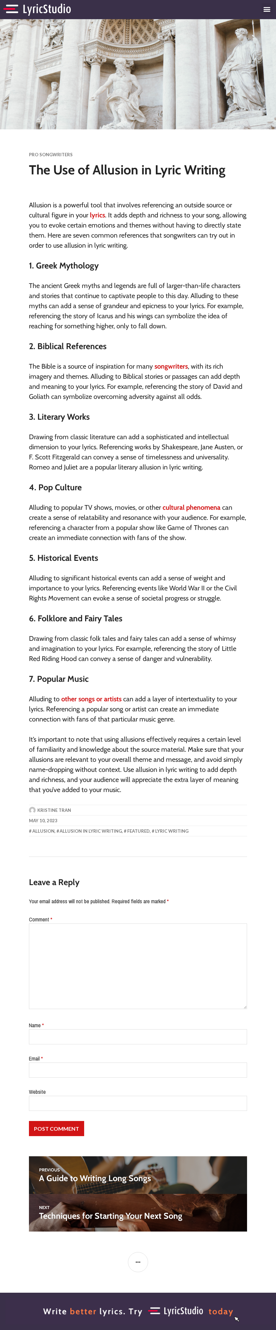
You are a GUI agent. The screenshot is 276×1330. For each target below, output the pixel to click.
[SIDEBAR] (138, 1262)
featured (138, 831)
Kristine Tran (54, 810)
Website (37, 1091)
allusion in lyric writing (91, 831)
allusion (43, 831)
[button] (267, 8)
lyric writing (171, 831)
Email (36, 1058)
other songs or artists (91, 699)
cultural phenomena (191, 507)
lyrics (97, 215)
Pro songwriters (51, 154)
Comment (40, 919)
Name (36, 1025)
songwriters (171, 366)
